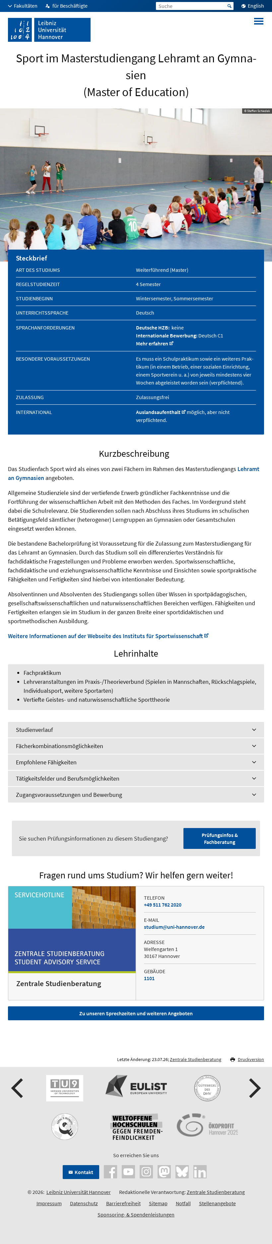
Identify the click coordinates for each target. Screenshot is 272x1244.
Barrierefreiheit (123, 1203)
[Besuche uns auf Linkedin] (200, 1170)
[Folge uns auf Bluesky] (182, 1170)
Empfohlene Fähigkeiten (46, 762)
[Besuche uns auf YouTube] (128, 1170)
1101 (149, 978)
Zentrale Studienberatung (195, 1059)
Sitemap (158, 1203)
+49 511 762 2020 (162, 904)
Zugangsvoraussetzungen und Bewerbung (69, 795)
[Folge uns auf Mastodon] (164, 1170)
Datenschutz (84, 1203)
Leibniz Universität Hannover (78, 1192)
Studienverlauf (34, 730)
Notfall (183, 1203)
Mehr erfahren (152, 343)
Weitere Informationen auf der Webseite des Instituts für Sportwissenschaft (105, 636)
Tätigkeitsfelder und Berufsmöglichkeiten (67, 778)
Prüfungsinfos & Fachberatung (220, 838)
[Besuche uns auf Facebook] (110, 1170)
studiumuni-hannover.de (174, 926)
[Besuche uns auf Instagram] (146, 1170)
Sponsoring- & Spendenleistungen (136, 1214)
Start (230, 6)
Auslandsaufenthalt (158, 412)
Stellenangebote (217, 1203)
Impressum (49, 1203)
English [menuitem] (256, 5)
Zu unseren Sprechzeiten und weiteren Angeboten (136, 1013)
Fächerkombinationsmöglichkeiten (59, 746)
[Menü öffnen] (258, 30)
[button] (18, 1088)
